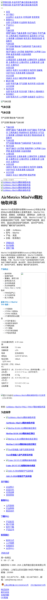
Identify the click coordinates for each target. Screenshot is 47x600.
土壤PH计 (15, 162)
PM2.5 (24, 407)
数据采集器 (37, 135)
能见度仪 (28, 135)
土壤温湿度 (11, 156)
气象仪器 (10, 127)
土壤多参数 (22, 156)
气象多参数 (22, 130)
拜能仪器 (5, 553)
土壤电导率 (32, 156)
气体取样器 (26, 143)
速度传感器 (16, 151)
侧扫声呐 (23, 175)
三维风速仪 (14, 132)
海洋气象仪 (11, 148)
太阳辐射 (19, 135)
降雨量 (12, 135)
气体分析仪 (37, 143)
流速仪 (9, 175)
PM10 (30, 407)
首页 (8, 12)
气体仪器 (10, 140)
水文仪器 (10, 172)
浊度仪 (9, 167)
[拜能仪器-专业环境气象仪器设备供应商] (23, 3)
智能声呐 (29, 148)
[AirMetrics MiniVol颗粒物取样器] (21, 417)
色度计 (16, 167)
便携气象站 (11, 130)
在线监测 (30, 170)
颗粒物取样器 (39, 407)
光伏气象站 (32, 130)
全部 (8, 22)
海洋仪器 (10, 146)
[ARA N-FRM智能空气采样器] (19, 471)
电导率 (33, 167)
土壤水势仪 (24, 159)
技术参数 (10, 245)
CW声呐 (37, 148)
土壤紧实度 (35, 159)
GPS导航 (20, 148)
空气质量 (10, 143)
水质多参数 (21, 170)
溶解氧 (39, 167)
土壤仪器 (10, 154)
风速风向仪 (24, 132)
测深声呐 (32, 175)
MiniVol (18, 407)
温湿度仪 (34, 132)
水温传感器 (26, 151)
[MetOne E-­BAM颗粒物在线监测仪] (22, 439)
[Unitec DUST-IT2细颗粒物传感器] (21, 460)
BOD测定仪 (24, 167)
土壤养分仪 (14, 159)
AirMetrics (10, 407)
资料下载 (10, 248)
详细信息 (10, 243)
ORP (8, 170)
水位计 (16, 175)
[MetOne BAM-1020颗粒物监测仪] (21, 428)
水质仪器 (10, 164)
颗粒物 (18, 143)
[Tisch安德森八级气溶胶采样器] (20, 449)
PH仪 (12, 170)
